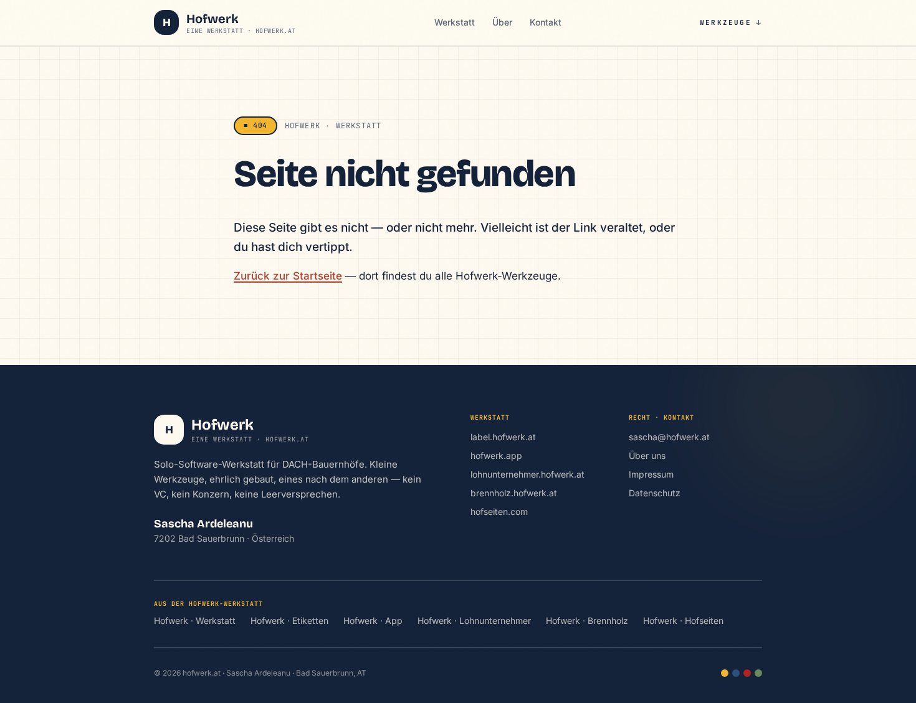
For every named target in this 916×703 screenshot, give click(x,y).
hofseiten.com (499, 511)
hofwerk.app (496, 455)
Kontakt (545, 22)
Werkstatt (454, 22)
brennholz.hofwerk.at (513, 493)
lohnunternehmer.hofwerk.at (527, 474)
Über (502, 22)
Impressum (651, 474)
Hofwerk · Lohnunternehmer (474, 620)
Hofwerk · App (373, 620)
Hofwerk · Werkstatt (195, 620)
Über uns (647, 455)
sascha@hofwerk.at (669, 437)
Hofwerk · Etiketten (289, 620)
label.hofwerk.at (503, 437)
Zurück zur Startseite (288, 276)
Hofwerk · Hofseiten (683, 620)
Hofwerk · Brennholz (587, 620)
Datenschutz (654, 493)
